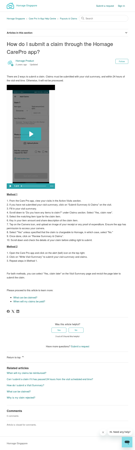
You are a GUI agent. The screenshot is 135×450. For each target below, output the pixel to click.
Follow (122, 61)
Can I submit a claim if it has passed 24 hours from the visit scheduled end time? (50, 379)
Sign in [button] (121, 5)
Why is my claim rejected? (21, 397)
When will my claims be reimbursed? (26, 373)
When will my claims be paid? (29, 301)
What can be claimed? (25, 297)
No (76, 330)
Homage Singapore (16, 18)
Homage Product (25, 60)
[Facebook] (8, 311)
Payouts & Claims (68, 18)
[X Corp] (13, 311)
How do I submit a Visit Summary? (25, 385)
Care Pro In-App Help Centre (42, 18)
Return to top (14, 357)
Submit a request (105, 5)
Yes (59, 330)
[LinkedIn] (17, 311)
